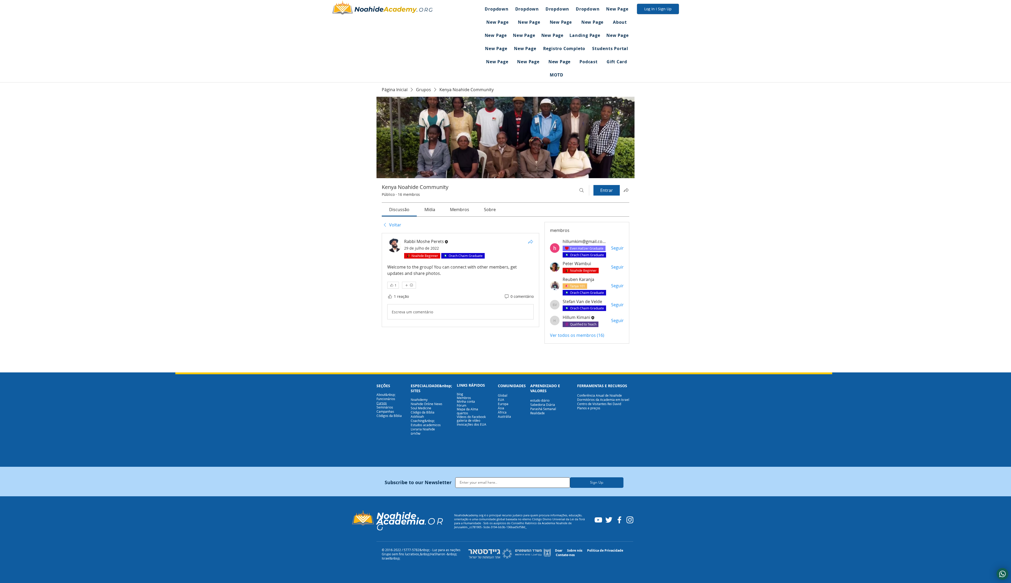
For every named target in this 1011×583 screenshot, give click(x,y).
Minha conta (466, 401)
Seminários (384, 407)
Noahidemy (419, 399)
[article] (460, 280)
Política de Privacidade (605, 550)
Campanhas (385, 411)
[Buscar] (581, 190)
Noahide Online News (426, 404)
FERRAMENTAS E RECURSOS (602, 385)
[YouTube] (598, 519)
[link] (399, 209)
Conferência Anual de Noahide (599, 395)
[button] (497, 8)
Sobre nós (574, 550)
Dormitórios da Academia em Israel (603, 399)
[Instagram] (630, 519)
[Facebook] (619, 519)
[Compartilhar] (530, 242)
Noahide (369, 9)
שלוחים (415, 433)
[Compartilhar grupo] (626, 190)
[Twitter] (608, 519)
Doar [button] (558, 550)
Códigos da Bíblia (389, 416)
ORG (426, 10)
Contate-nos (565, 555)
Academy (400, 9)
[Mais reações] (409, 285)
